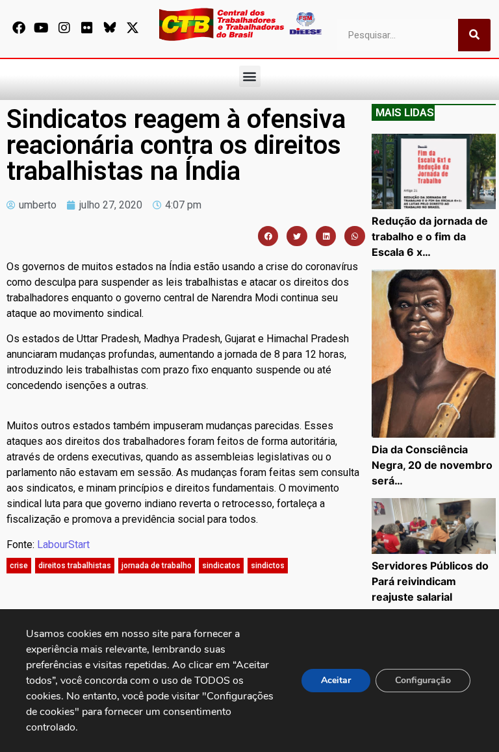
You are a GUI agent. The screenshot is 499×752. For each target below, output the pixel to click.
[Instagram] (64, 28)
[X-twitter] (132, 28)
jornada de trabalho (157, 565)
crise (19, 565)
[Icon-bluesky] (109, 28)
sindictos (268, 565)
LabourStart (63, 544)
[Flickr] (87, 28)
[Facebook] (18, 28)
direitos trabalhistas (74, 565)
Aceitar (336, 680)
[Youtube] (41, 28)
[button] (250, 76)
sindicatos (221, 565)
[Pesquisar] (474, 35)
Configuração (423, 680)
